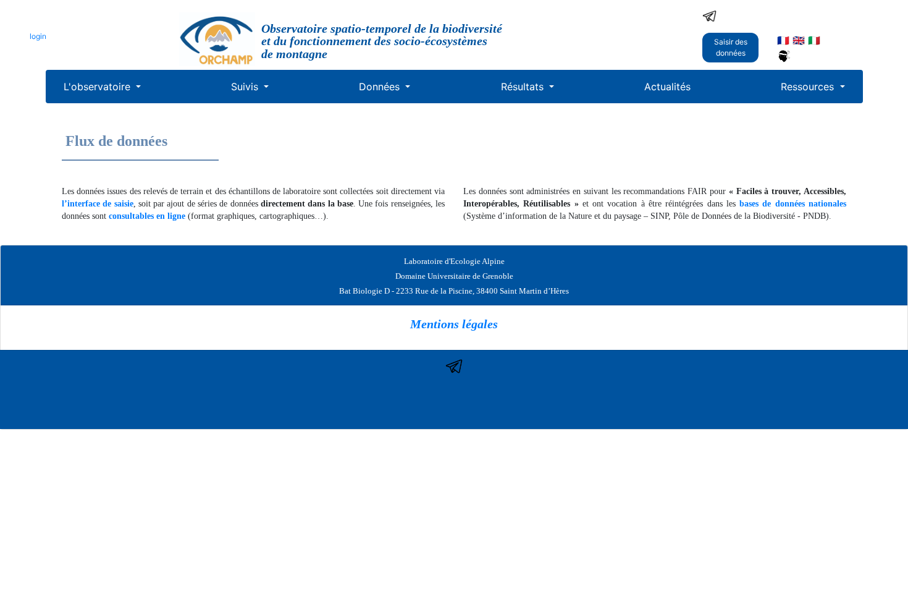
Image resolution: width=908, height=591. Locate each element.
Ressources (809, 86)
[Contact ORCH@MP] (709, 15)
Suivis (246, 86)
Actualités (667, 86)
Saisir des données (730, 47)
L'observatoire (98, 86)
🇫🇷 (783, 40)
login (38, 36)
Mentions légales (454, 324)
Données (381, 86)
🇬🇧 (798, 40)
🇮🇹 (814, 40)
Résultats (524, 86)
